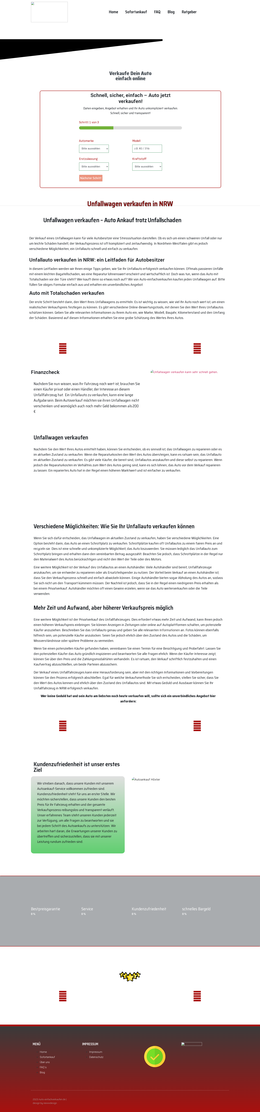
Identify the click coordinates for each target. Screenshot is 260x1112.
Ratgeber (189, 12)
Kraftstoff (139, 159)
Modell (136, 141)
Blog (171, 12)
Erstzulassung (88, 159)
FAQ (157, 12)
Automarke (86, 141)
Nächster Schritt (91, 178)
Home (113, 12)
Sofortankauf (136, 12)
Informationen (170, 630)
